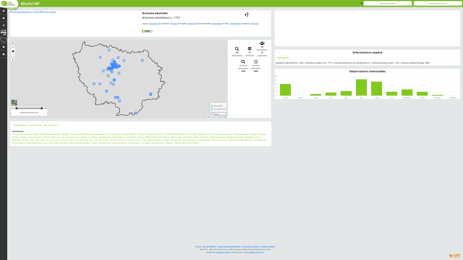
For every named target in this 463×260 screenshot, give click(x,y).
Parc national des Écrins (254, 252)
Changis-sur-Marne (154, 134)
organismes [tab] (35, 125)
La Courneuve (34, 137)
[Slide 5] (363, 43)
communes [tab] (20, 125)
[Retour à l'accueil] (3, 10)
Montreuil (187, 137)
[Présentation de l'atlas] (3, 18)
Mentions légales (268, 246)
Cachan (141, 134)
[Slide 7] (372, 43)
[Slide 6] (367, 43)
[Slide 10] (385, 43)
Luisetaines (131, 137)
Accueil (198, 246)
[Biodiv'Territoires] (3, 39)
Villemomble (179, 143)
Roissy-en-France (190, 140)
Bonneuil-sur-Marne (80, 134)
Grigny (15, 137)
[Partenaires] (3, 25)
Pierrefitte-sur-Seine (152, 140)
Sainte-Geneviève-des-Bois (240, 140)
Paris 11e (44, 140)
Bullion (133, 134)
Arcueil (15, 134)
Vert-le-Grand (158, 143)
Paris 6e (130, 140)
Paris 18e (84, 140)
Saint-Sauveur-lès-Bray (80, 143)
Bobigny (65, 134)
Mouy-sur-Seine (201, 137)
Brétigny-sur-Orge (120, 134)
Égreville (202, 134)
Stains (94, 143)
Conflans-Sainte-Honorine (177, 134)
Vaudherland (134, 143)
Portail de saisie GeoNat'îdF (229, 246)
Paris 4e (112, 140)
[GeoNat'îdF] (3, 32)
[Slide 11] (389, 43)
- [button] (13, 55)
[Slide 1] (345, 43)
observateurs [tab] (51, 125)
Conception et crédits (250, 246)
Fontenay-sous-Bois (223, 134)
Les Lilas (61, 137)
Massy (141, 137)
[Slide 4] (359, 43)
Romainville (205, 140)
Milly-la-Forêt (151, 137)
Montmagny (176, 137)
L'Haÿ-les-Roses (118, 137)
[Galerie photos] (3, 54)
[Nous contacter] (3, 46)
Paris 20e (103, 140)
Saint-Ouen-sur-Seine (58, 143)
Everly (210, 134)
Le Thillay (93, 137)
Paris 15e (64, 140)
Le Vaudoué (103, 137)
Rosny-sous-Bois (219, 140)
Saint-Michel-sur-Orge (37, 143)
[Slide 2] (350, 43)
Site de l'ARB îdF (209, 246)
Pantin (26, 140)
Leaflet (211, 117)
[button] (13, 43)
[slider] (42, 108)
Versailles (145, 143)
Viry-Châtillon (193, 143)
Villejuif (169, 143)
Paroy (138, 140)
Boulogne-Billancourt (100, 134)
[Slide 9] (380, 43)
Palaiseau (16, 140)
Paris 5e (121, 140)
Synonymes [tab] (283, 57)
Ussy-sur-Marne (119, 143)
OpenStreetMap (222, 117)
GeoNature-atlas (223, 252)
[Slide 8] (376, 43)
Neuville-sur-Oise (252, 137)
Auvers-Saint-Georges (50, 134)
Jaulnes (23, 137)
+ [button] (13, 47)
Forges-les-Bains (241, 134)
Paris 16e (74, 140)
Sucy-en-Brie (104, 143)
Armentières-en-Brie (29, 134)
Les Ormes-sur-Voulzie (76, 137)
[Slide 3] (354, 43)
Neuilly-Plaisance (217, 137)
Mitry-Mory (164, 137)
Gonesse (262, 134)
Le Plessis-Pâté (49, 137)
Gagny (253, 134)
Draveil (193, 134)
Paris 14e (54, 140)
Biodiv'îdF (30, 3)
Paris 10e (34, 140)
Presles (166, 140)
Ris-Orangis (176, 140)
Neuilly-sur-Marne (235, 137)
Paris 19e (93, 140)
